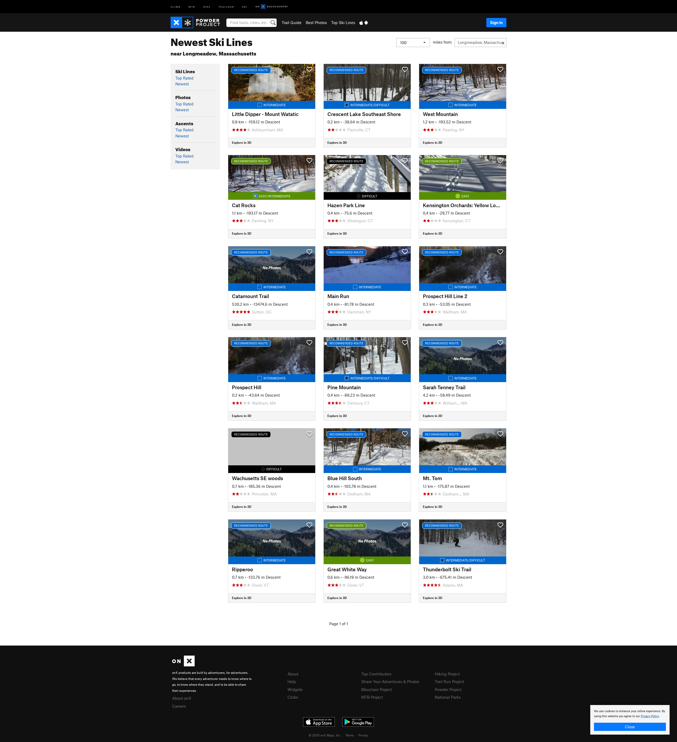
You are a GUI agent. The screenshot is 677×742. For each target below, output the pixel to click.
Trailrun (226, 6)
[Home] (198, 22)
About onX (181, 698)
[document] (630, 720)
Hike (207, 6)
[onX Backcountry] (271, 7)
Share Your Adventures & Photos (390, 681)
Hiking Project (447, 673)
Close (630, 726)
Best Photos (316, 22)
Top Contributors (376, 673)
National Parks (448, 697)
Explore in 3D (241, 142)
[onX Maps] (183, 664)
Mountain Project (376, 689)
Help (291, 681)
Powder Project (448, 689)
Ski (245, 6)
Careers (179, 706)
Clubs (292, 697)
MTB (192, 6)
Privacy (363, 735)
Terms (349, 735)
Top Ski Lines (343, 22)
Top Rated (184, 78)
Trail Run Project (449, 681)
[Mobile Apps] (363, 22)
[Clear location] (503, 42)
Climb (176, 6)
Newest (182, 83)
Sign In (496, 22)
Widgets (295, 689)
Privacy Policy (650, 716)
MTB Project (372, 697)
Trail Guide (291, 22)
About (292, 673)
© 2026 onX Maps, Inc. (325, 735)
